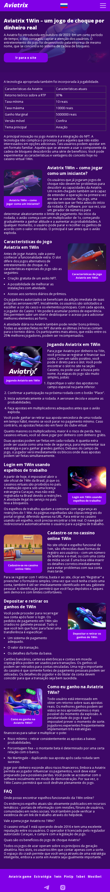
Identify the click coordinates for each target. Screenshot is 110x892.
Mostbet (95, 876)
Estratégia (42, 876)
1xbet (80, 876)
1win (57, 876)
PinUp (68, 876)
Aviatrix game (20, 876)
